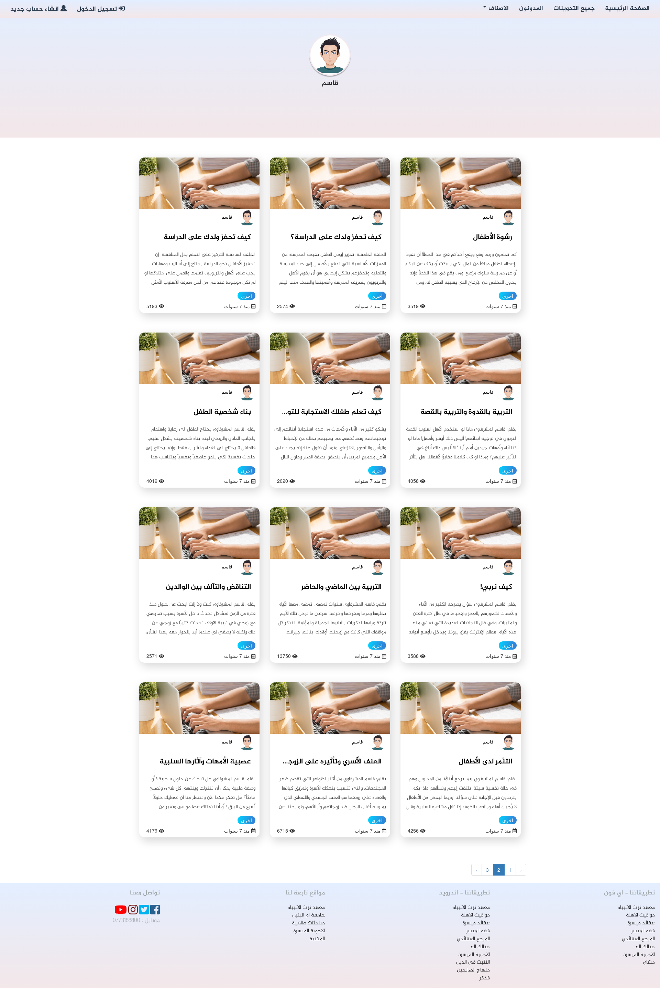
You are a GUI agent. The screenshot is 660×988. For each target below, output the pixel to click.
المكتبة (317, 939)
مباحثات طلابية (308, 923)
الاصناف (498, 8)
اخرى (507, 295)
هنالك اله (645, 947)
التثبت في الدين (473, 962)
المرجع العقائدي (638, 939)
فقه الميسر (643, 931)
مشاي (649, 962)
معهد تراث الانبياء (636, 907)
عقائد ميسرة (641, 923)
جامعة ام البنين (308, 915)
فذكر (485, 978)
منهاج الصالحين (473, 970)
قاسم (488, 216)
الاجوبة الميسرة (639, 954)
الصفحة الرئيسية (627, 8)
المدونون (531, 8)
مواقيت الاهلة (640, 915)
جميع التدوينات (574, 8)
